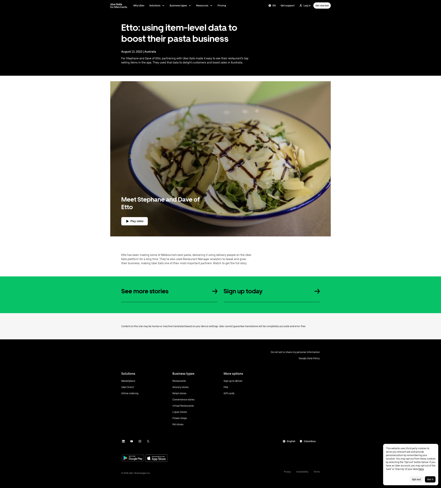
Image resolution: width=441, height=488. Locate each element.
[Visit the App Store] (156, 458)
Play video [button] (136, 221)
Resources (202, 5)
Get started (322, 5)
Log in (307, 5)
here (421, 469)
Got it (430, 479)
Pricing (222, 5)
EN (274, 5)
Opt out (416, 479)
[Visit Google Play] (133, 458)
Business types (178, 5)
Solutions (154, 5)
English (291, 441)
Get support (288, 5)
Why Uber (139, 5)
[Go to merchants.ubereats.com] (118, 5)
